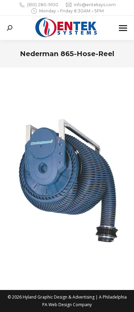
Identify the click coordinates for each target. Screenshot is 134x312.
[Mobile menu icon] (123, 28)
